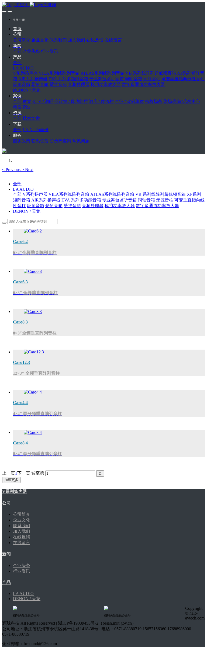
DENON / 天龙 (26, 211)
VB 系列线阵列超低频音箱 (160, 194)
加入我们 (21, 531)
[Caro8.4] (33, 432)
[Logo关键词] (103, 5)
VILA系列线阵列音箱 (69, 194)
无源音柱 (164, 200)
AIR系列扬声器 (45, 200)
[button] (12, 169)
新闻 (6, 554)
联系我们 (21, 525)
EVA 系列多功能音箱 (81, 200)
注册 (22, 19)
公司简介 (21, 514)
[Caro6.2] (33, 231)
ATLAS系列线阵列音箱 (112, 194)
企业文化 (21, 520)
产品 (6, 582)
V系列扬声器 (35, 194)
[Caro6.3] (33, 271)
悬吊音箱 (54, 205)
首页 (17, 28)
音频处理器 (93, 205)
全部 (17, 51)
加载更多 (11, 480)
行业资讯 (21, 571)
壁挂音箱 (72, 205)
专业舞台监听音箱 (119, 200)
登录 (15, 19)
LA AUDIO (23, 189)
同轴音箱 (146, 200)
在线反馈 (21, 537)
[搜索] (4, 151)
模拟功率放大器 (120, 205)
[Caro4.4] (33, 392)
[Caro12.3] (34, 352)
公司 (6, 503)
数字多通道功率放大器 (157, 205)
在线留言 (21, 542)
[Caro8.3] (33, 311)
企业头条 (21, 565)
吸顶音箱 (35, 205)
